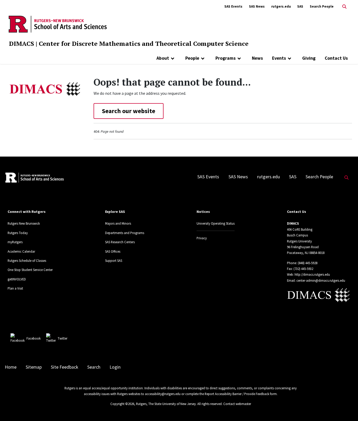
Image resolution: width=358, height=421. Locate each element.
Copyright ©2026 (122, 404)
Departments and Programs (124, 233)
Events (279, 58)
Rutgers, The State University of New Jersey (166, 404)
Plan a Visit (15, 288)
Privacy (202, 238)
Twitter (62, 338)
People (192, 58)
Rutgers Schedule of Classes (27, 260)
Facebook (33, 338)
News (257, 58)
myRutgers (15, 242)
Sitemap (34, 367)
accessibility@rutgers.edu (163, 394)
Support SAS (113, 260)
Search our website (128, 111)
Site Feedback (64, 367)
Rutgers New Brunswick (24, 223)
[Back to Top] (346, 408)
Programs (225, 58)
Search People (322, 6)
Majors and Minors (118, 223)
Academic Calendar (21, 251)
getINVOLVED (17, 279)
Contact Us (336, 58)
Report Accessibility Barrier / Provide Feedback (237, 394)
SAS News (257, 6)
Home (11, 367)
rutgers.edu (281, 6)
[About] (172, 58)
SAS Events (233, 6)
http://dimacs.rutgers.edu (312, 274)
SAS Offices (112, 251)
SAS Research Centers (120, 242)
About (162, 58)
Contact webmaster (237, 404)
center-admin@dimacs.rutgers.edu (320, 280)
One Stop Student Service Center (30, 270)
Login (115, 367)
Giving (309, 58)
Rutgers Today (18, 233)
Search (93, 367)
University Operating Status (216, 223)
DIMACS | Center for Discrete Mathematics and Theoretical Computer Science (128, 43)
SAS (300, 6)
